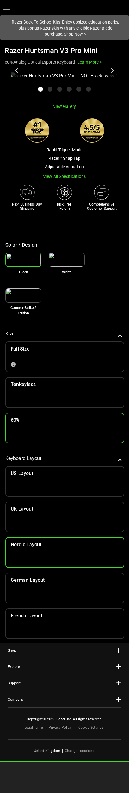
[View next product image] (112, 70)
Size (9, 334)
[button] (6, 7)
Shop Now (75, 34)
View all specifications (64, 176)
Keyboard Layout (23, 458)
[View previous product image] (17, 70)
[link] (67, 260)
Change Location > (80, 751)
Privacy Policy (60, 727)
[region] (64, 85)
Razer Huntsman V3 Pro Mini (51, 50)
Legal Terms (34, 727)
